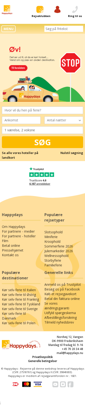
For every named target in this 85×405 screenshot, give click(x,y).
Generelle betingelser (42, 361)
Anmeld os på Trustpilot (62, 284)
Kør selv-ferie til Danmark (14, 315)
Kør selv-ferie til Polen (18, 323)
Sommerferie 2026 (58, 246)
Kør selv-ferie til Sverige (20, 309)
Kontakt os (10, 255)
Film (5, 241)
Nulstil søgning (71, 153)
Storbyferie (52, 260)
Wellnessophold (56, 255)
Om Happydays (13, 226)
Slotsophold (53, 232)
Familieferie (53, 265)
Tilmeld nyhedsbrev (59, 322)
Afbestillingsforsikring (60, 317)
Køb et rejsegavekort (60, 294)
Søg (42, 142)
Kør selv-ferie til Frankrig (20, 299)
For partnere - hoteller (19, 236)
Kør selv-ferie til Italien (19, 290)
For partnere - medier (18, 231)
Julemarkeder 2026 (58, 251)
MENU (8, 28)
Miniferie (51, 236)
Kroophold (52, 241)
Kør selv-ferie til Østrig (19, 294)
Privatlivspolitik (42, 357)
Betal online (11, 245)
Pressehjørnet (12, 250)
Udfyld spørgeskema (60, 313)
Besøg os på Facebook (62, 289)
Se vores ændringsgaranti (56, 305)
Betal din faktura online (62, 298)
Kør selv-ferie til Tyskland (21, 304)
